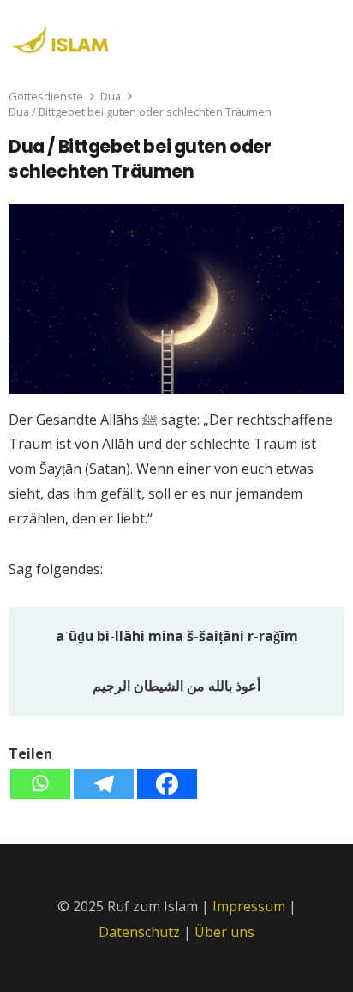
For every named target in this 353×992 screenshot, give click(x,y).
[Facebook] (167, 784)
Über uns (224, 931)
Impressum (248, 906)
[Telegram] (104, 784)
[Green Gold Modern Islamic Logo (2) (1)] (71, 37)
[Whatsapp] (40, 784)
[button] (329, 34)
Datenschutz (141, 931)
